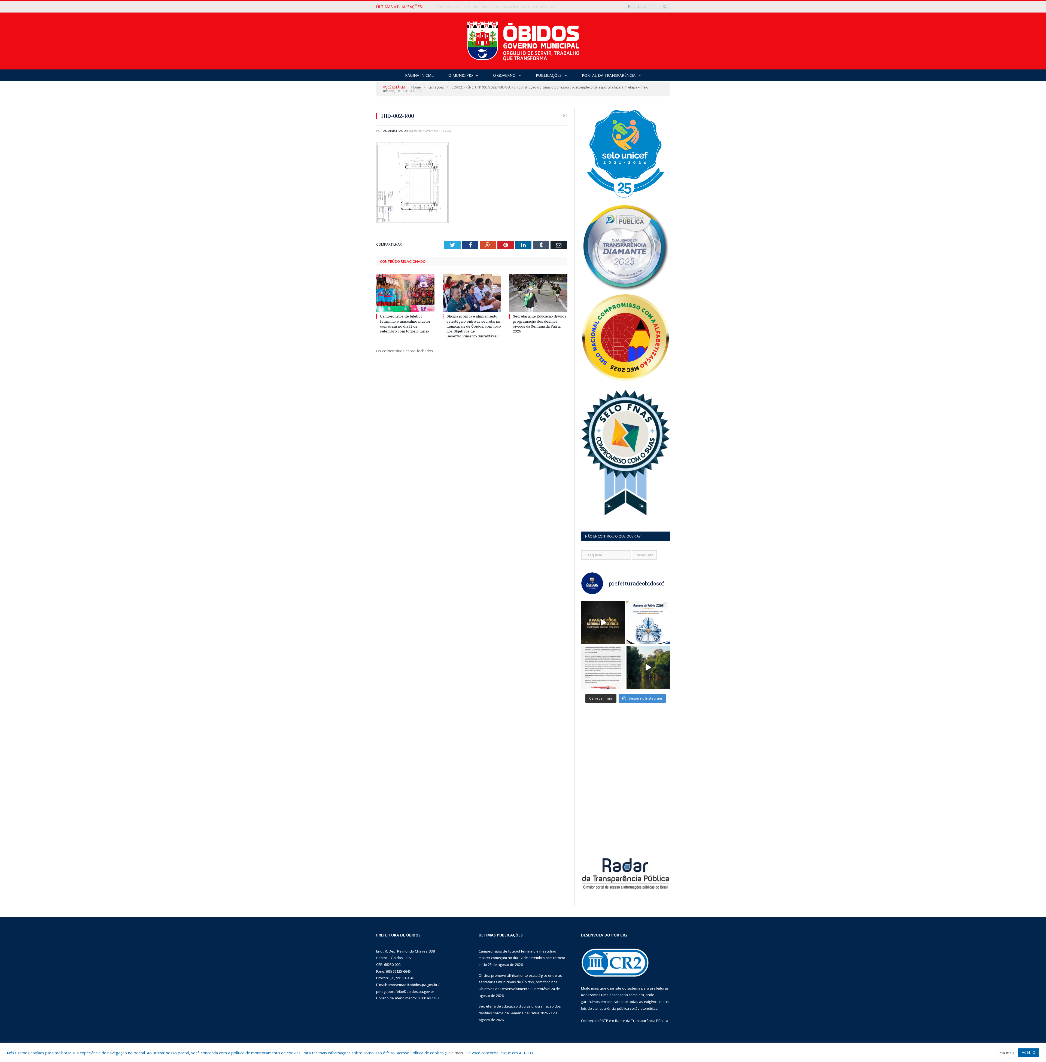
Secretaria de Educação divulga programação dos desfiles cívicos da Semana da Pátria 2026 (539, 324)
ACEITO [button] (1028, 1052)
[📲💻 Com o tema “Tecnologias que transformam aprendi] (648, 622)
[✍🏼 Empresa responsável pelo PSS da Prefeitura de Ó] (603, 667)
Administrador (395, 131)
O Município (460, 75)
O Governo (504, 75)
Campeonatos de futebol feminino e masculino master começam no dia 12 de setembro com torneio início (405, 324)
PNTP (604, 1020)
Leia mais (454, 1052)
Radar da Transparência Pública (641, 1020)
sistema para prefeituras (648, 988)
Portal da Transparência (608, 75)
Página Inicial (419, 75)
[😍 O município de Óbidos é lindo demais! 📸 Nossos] (648, 667)
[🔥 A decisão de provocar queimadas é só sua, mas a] (603, 622)
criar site (614, 988)
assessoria (618, 994)
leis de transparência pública (605, 1008)
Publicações (549, 75)
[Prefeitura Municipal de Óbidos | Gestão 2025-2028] (523, 40)
